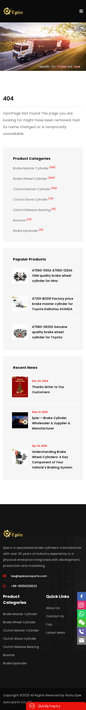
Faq (49, 624)
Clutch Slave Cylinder (33, 199)
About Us (53, 608)
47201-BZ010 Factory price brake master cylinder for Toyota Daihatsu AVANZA (52, 304)
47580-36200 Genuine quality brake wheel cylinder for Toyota (49, 332)
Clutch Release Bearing (34, 210)
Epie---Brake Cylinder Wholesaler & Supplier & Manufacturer (51, 423)
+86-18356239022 (24, 586)
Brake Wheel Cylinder (34, 178)
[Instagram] (81, 605)
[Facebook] (81, 596)
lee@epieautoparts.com (29, 576)
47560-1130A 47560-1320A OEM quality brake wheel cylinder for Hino (52, 275)
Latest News (55, 633)
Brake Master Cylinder (34, 168)
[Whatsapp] (81, 613)
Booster (22, 220)
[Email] (81, 640)
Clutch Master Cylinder (35, 189)
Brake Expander (28, 230)
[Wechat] (81, 622)
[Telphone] (81, 631)
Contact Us (55, 616)
